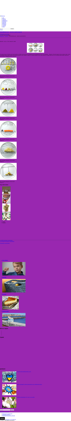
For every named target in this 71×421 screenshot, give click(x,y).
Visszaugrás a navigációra (4, 34)
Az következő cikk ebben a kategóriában (7, 241)
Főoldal (1, 29)
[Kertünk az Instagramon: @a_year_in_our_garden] (9, 402)
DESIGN (7, 222)
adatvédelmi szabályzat (6, 414)
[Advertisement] (33, 7)
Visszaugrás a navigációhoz (5, 243)
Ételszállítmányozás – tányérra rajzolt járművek (11, 32)
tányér (9, 221)
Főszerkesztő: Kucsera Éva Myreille (8, 415)
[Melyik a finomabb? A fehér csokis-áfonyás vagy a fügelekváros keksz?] (9, 389)
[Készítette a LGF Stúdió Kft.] (10, 419)
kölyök (6, 221)
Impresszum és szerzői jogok (7, 413)
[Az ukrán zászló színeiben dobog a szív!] (9, 376)
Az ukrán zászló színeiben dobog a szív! (24, 371)
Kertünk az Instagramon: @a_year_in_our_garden (26, 397)
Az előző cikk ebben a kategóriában (6, 240)
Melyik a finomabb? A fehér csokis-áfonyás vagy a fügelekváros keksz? (29, 384)
